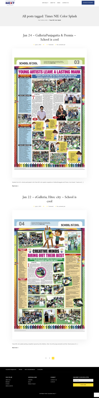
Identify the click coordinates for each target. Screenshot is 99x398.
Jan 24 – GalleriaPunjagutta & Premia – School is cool (49, 37)
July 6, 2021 (38, 44)
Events (7, 384)
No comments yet (61, 44)
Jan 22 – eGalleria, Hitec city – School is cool (49, 199)
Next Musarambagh (30, 369)
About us (52, 2)
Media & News (9, 386)
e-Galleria (40, 369)
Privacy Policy (32, 384)
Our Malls (44, 2)
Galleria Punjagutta (11, 369)
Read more (14, 186)
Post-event (51, 44)
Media (58, 2)
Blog (29, 382)
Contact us (65, 2)
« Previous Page (46, 358)
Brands (8, 382)
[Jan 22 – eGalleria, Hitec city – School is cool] (49, 276)
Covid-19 (53, 382)
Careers (30, 380)
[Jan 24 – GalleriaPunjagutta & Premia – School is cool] (49, 115)
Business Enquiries (88, 2)
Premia (20, 369)
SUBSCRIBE (83, 384)
